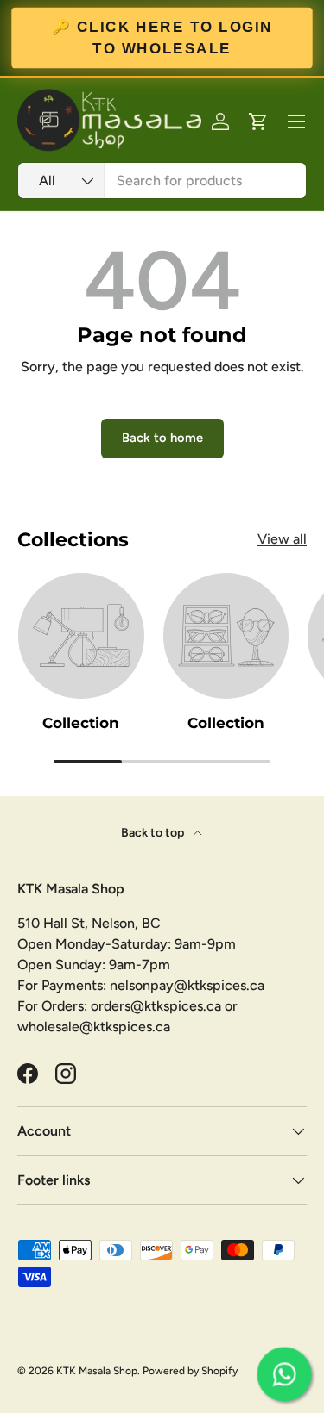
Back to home (162, 437)
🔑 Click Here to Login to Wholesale (162, 37)
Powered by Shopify (190, 1371)
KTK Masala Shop (96, 1371)
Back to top (154, 832)
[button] (258, 121)
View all (282, 539)
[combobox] (162, 180)
